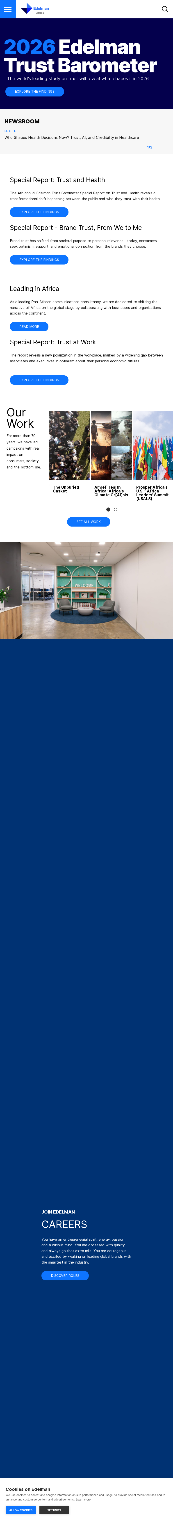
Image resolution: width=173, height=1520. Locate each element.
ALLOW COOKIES (21, 1510)
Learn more (83, 1499)
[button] (8, 9)
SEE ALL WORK (89, 522)
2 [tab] (115, 509)
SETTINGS (54, 1510)
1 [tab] (108, 509)
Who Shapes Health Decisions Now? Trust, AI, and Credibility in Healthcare (72, 137)
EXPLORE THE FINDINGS (35, 91)
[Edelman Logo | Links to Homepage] (28, 10)
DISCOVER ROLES (65, 1275)
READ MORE (29, 326)
